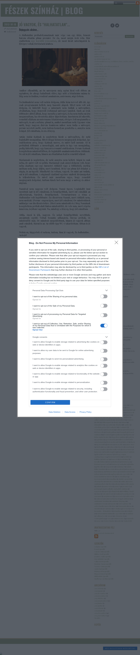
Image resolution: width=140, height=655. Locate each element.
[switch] (103, 296)
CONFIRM (50, 402)
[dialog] (70, 327)
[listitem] (70, 290)
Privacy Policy (85, 412)
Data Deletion (54, 412)
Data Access (70, 412)
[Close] (117, 243)
